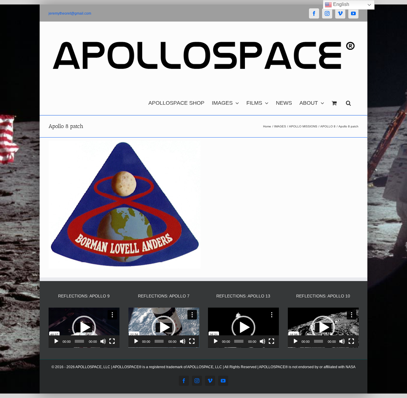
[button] (348, 101)
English (340, 4)
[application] (84, 328)
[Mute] (103, 341)
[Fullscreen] (112, 341)
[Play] (56, 341)
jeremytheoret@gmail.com (70, 13)
